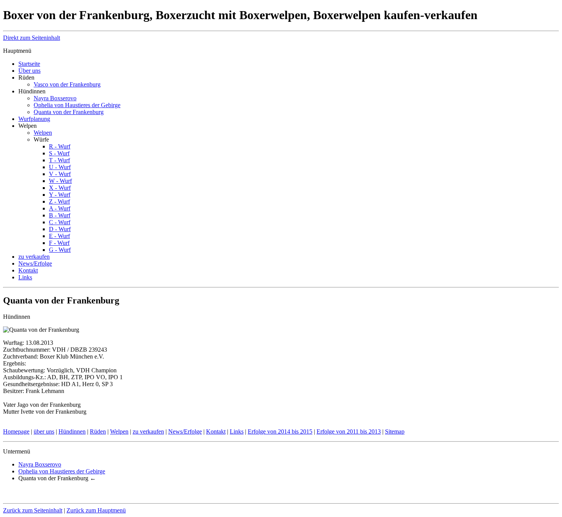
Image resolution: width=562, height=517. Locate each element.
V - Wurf (60, 174)
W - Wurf (60, 181)
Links (25, 277)
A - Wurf (59, 208)
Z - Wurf (59, 201)
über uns (44, 431)
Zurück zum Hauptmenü (96, 510)
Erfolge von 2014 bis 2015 (280, 431)
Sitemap (394, 431)
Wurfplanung (34, 119)
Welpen (43, 132)
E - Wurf (59, 236)
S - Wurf (59, 153)
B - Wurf (59, 215)
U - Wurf (60, 167)
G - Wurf (60, 249)
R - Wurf (59, 146)
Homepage (16, 431)
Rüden (98, 431)
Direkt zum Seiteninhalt (31, 37)
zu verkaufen (34, 256)
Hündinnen (72, 431)
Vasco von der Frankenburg (67, 84)
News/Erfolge (35, 263)
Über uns (29, 70)
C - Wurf (59, 222)
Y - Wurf (59, 194)
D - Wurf (60, 229)
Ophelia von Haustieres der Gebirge (77, 105)
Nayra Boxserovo (55, 98)
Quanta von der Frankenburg (69, 112)
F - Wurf (59, 243)
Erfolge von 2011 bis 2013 (349, 431)
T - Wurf (59, 160)
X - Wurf (60, 187)
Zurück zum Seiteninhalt (32, 510)
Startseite (29, 63)
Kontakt (28, 270)
